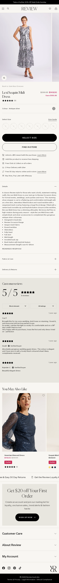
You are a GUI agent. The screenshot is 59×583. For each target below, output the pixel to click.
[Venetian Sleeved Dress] (24, 422)
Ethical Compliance (44, 579)
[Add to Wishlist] (43, 395)
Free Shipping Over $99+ (29, 3)
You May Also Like (14, 389)
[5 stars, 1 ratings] (9, 467)
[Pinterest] (14, 568)
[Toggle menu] (3, 9)
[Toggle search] (7, 8)
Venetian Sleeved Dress (14, 455)
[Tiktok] (20, 568)
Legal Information (29, 579)
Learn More (41, 155)
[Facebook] (3, 568)
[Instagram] (9, 568)
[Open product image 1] (25, 47)
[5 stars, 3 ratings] (7, 100)
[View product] (49, 467)
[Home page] (29, 8)
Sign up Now (25, 517)
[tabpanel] (29, 339)
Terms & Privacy (13, 579)
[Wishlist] (50, 9)
